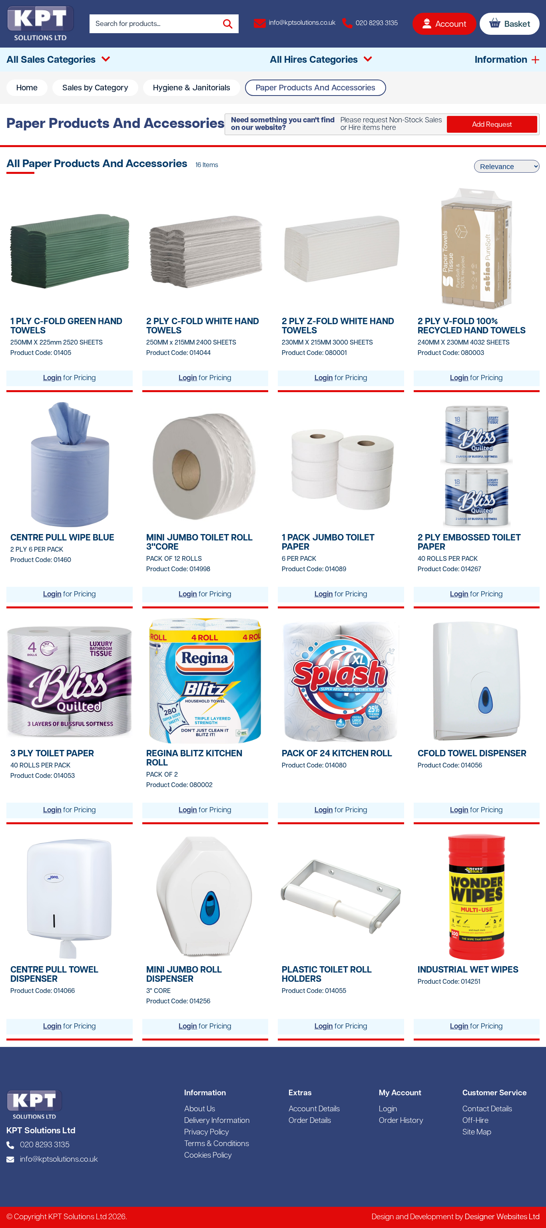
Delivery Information (217, 1121)
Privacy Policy (206, 1132)
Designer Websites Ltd (502, 1217)
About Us (199, 1109)
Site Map (476, 1132)
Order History (401, 1121)
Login (52, 378)
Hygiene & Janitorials (191, 88)
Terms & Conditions (216, 1144)
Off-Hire (475, 1121)
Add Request (492, 125)
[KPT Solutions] (40, 23)
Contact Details (487, 1109)
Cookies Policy (208, 1156)
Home (27, 88)
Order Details (310, 1121)
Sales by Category (95, 88)
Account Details (314, 1109)
